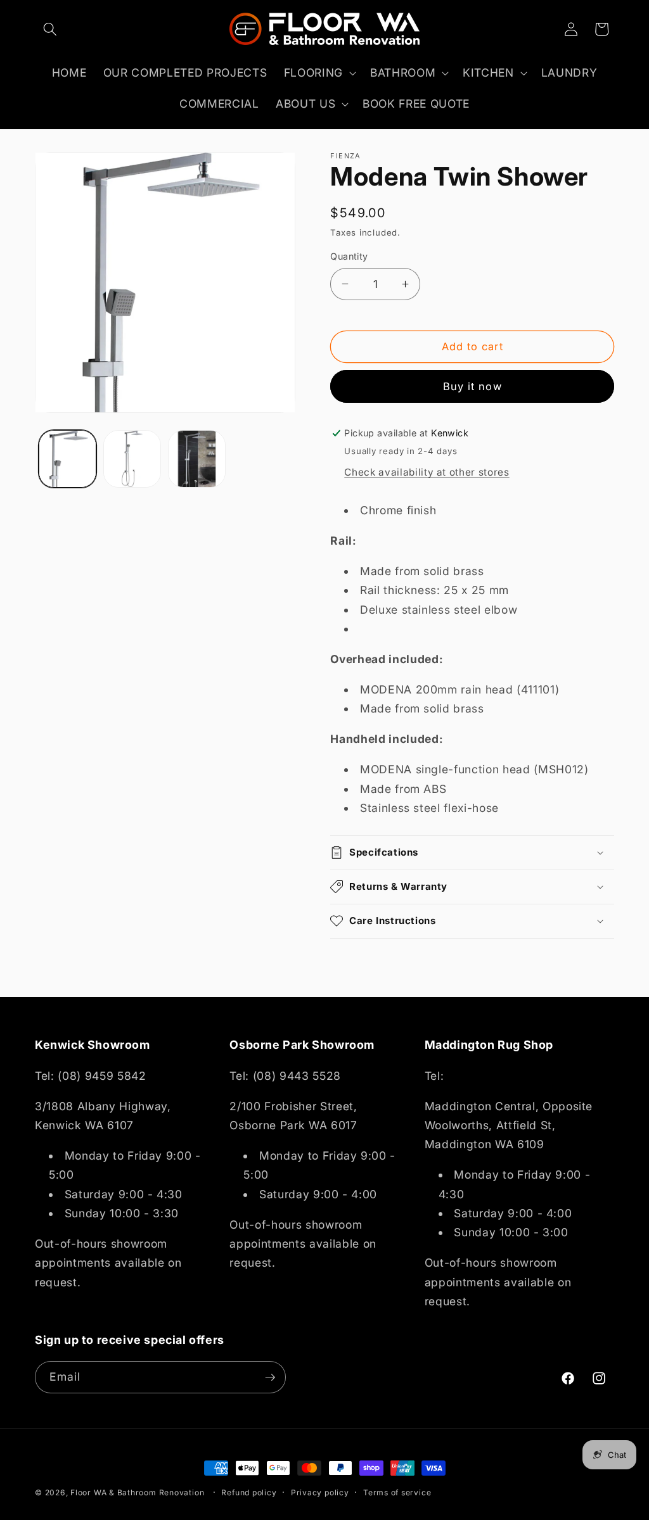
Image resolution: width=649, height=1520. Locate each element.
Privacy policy (320, 1492)
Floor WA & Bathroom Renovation (137, 1492)
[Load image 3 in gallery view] (197, 459)
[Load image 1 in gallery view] (67, 459)
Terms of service (397, 1492)
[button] (50, 29)
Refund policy (248, 1492)
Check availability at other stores (426, 472)
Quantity (349, 256)
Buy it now (472, 386)
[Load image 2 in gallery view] (132, 459)
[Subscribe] (270, 1377)
